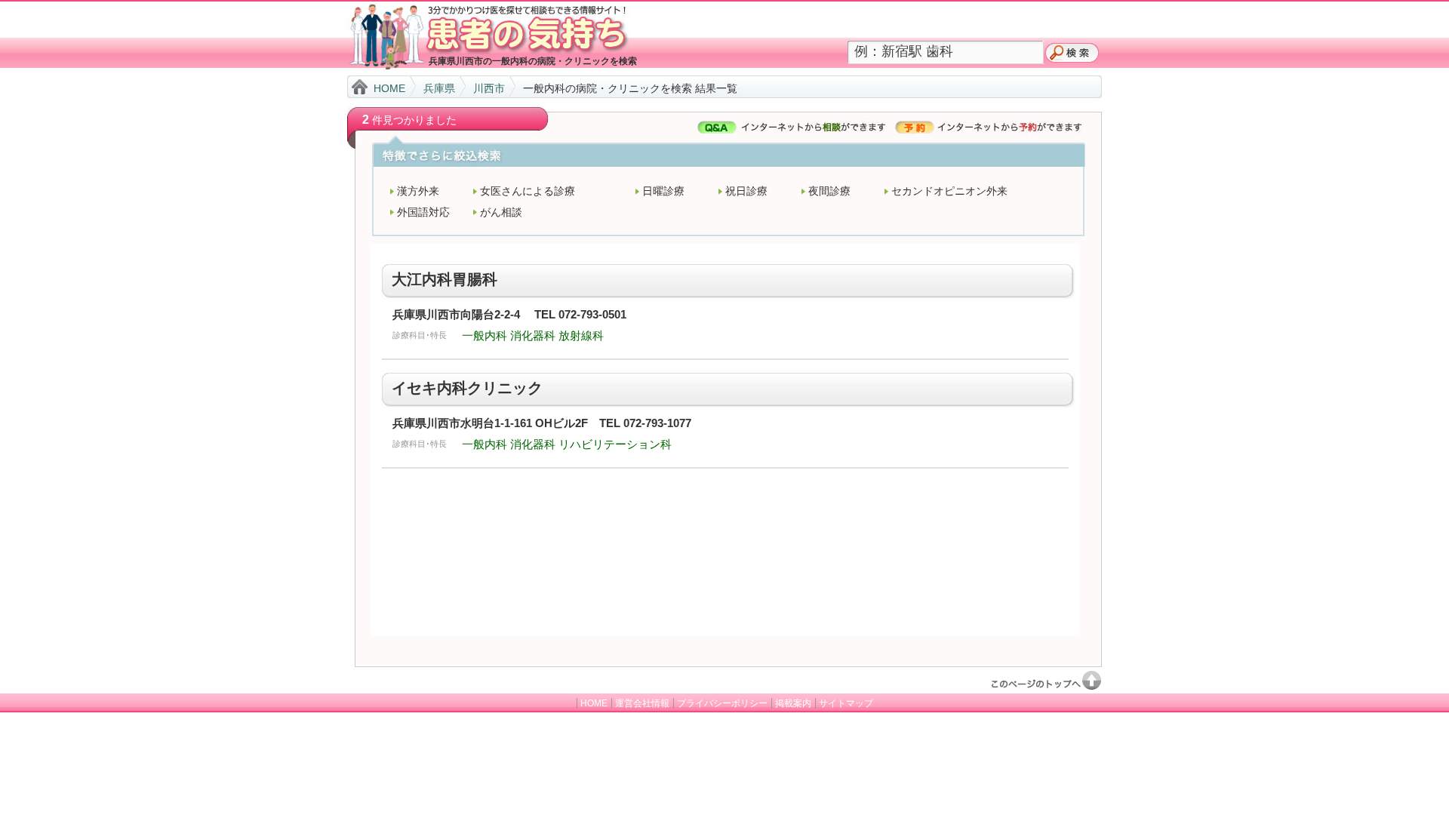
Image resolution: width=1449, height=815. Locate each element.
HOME (389, 88)
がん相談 (501, 212)
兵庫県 (439, 88)
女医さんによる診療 (527, 191)
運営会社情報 (642, 703)
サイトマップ (846, 703)
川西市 (489, 88)
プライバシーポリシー (722, 703)
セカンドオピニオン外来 (949, 191)
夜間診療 (829, 191)
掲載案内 (793, 703)
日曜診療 (663, 191)
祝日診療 (746, 191)
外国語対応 (423, 212)
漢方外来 (418, 191)
